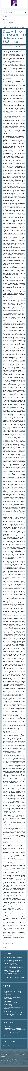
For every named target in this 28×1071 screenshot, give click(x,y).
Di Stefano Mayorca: (9, 1026)
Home (6, 25)
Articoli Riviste (12, 25)
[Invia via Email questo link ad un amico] (20, 46)
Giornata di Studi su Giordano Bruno (12, 1028)
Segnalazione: (7, 1035)
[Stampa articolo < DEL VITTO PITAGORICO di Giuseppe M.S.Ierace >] (17, 46)
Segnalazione (7, 1033)
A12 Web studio (16, 1068)
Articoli (11, 943)
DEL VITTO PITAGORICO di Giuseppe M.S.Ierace (14, 36)
